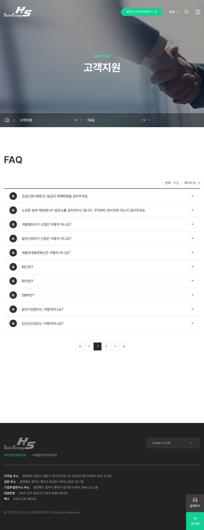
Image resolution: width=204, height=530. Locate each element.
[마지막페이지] (124, 346)
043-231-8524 (24, 499)
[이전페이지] (89, 346)
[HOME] (7, 120)
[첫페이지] (80, 346)
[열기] (197, 12)
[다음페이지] (115, 346)
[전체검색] (186, 11)
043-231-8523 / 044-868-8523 (43, 493)
